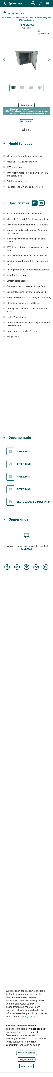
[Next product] (49, 59)
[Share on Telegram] (36, 567)
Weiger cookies (26, 1059)
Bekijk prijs (26, 105)
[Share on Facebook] (7, 567)
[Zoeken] (40, 3)
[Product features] (35, 203)
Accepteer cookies (26, 1052)
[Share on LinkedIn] (16, 567)
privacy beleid (28, 1016)
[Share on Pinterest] (26, 567)
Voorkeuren (26, 1066)
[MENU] (47, 3)
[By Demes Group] (13, 3)
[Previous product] (4, 59)
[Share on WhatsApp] (45, 567)
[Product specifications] (42, 203)
